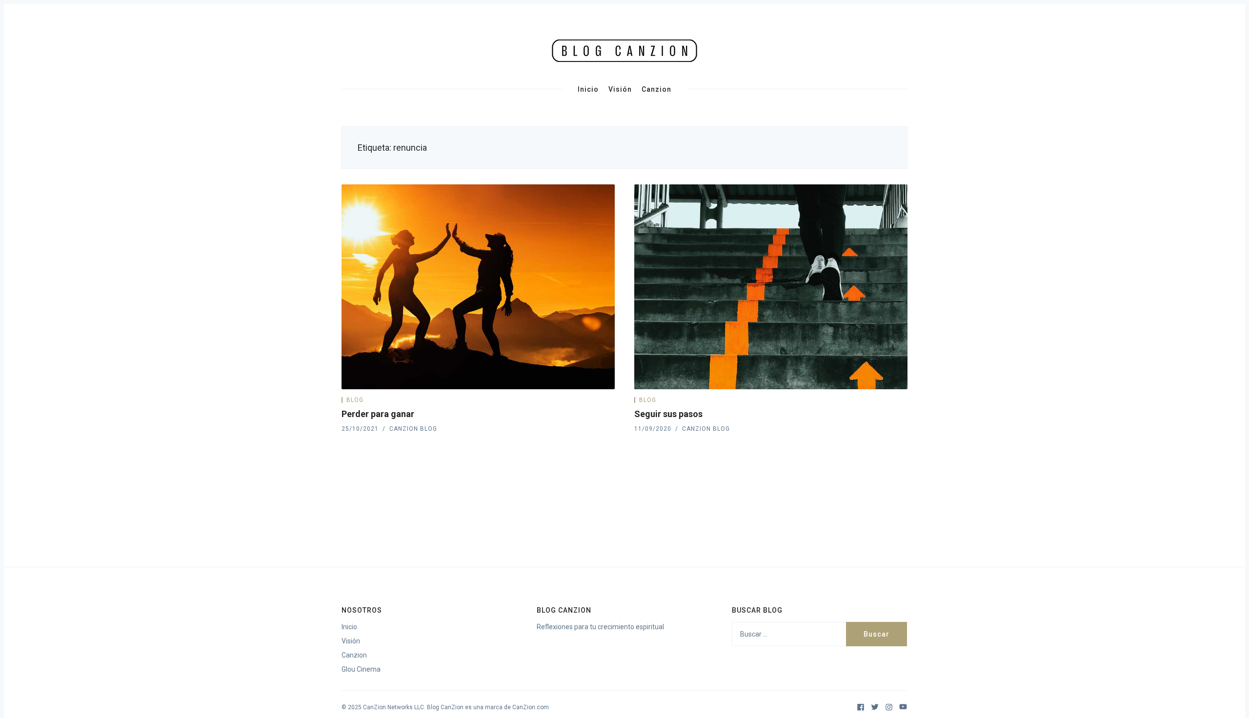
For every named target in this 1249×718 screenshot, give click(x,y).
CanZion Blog (413, 428)
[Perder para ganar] (478, 286)
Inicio (588, 89)
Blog (354, 400)
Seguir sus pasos (668, 414)
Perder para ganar (378, 414)
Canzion (656, 89)
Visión (620, 89)
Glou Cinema (361, 669)
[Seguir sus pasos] (770, 286)
